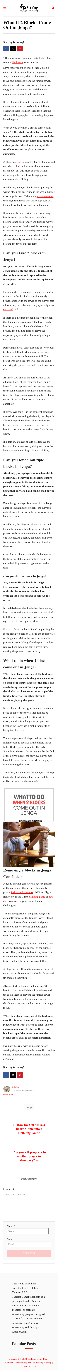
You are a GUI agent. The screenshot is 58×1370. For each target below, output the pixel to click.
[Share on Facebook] (6, 48)
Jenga (29, 1107)
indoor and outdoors (22, 892)
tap (19, 161)
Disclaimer (20, 1362)
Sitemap (48, 1362)
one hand (8, 309)
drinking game (37, 896)
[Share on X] (13, 48)
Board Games (8, 1094)
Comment (8, 1188)
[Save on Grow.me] (27, 48)
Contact (9, 1362)
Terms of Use (29, 1366)
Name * (11, 1226)
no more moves (45, 196)
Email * (11, 1239)
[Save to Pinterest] (20, 48)
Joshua (16, 1087)
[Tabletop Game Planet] (28, 8)
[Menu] (4, 8)
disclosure (17, 62)
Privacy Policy (34, 1362)
